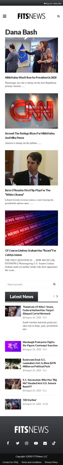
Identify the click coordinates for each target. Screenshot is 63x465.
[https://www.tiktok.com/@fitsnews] (54, 443)
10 (46, 404)
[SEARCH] (54, 284)
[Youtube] (37, 443)
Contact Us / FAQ (10, 462)
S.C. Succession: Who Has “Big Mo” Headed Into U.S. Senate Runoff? (40, 383)
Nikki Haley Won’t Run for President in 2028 (30, 77)
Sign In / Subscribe (53, 3)
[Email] (47, 443)
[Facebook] (10, 443)
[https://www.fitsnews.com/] (32, 429)
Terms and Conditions (31, 462)
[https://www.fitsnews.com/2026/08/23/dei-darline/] (13, 404)
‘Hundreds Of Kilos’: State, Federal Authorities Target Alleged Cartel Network (38, 310)
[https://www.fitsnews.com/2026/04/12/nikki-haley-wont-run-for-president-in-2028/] (31, 55)
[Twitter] (19, 443)
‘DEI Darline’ (30, 400)
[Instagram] (28, 443)
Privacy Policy (51, 462)
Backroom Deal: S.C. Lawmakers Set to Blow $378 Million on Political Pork (39, 363)
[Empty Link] (54, 296)
